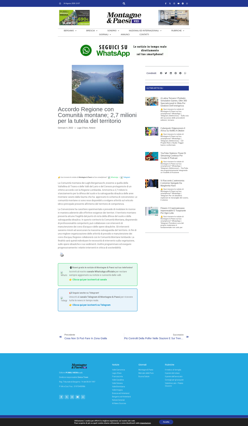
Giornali (103, 34)
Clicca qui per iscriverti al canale (89, 279)
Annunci (125, 34)
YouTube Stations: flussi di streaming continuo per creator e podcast (173, 155)
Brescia (90, 30)
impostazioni (145, 423)
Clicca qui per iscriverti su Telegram (91, 305)
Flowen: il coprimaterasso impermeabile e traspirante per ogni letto (173, 210)
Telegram (126, 177)
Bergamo (69, 30)
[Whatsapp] (187, 3)
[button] (124, 3)
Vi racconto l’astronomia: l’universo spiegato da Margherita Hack (173, 183)
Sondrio (112, 30)
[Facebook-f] (166, 3)
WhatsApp (114, 177)
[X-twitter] (170, 3)
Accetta (166, 422)
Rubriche (176, 30)
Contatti (144, 34)
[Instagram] (174, 3)
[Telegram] (183, 3)
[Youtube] (178, 3)
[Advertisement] (97, 153)
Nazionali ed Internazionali (144, 30)
